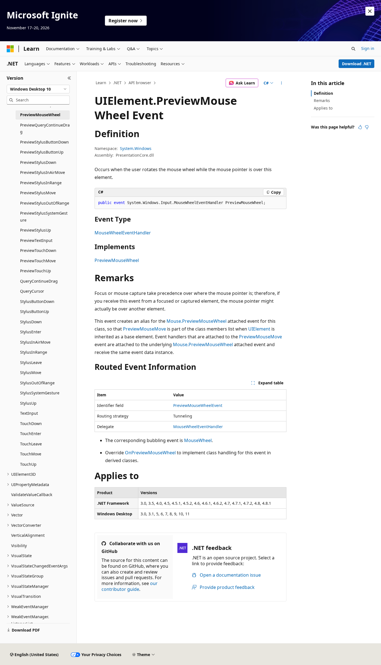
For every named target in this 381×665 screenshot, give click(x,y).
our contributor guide (130, 586)
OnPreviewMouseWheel (150, 453)
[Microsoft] (10, 48)
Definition (323, 93)
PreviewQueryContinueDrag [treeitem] (45, 128)
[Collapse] (69, 78)
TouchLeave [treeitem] (31, 443)
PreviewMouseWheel (117, 260)
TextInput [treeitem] (29, 413)
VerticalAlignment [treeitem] (28, 535)
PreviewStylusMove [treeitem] (38, 192)
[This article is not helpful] (366, 127)
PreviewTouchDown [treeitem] (38, 250)
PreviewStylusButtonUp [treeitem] (42, 152)
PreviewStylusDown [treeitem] (38, 162)
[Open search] (353, 49)
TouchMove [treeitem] (30, 454)
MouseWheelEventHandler (123, 233)
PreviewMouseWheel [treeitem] (40, 114)
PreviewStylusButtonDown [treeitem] (44, 142)
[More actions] (281, 83)
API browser (140, 82)
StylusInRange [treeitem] (33, 352)
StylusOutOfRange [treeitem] (37, 382)
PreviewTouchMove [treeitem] (38, 260)
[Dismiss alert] (369, 11)
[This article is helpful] (360, 127)
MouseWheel (198, 440)
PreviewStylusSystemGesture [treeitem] (43, 216)
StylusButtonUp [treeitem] (34, 311)
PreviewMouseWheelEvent (197, 405)
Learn (101, 82)
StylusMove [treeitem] (30, 372)
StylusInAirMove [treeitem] (35, 342)
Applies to (323, 108)
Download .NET (356, 63)
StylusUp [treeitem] (28, 403)
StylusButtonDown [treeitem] (37, 301)
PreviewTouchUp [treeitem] (35, 270)
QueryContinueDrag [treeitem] (39, 281)
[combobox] (38, 89)
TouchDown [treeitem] (31, 423)
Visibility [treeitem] (19, 545)
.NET (117, 82)
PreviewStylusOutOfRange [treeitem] (44, 203)
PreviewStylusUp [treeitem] (35, 230)
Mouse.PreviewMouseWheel (196, 321)
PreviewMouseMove (144, 329)
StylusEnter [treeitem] (30, 331)
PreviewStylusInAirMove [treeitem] (42, 172)
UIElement (259, 329)
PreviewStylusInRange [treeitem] (41, 182)
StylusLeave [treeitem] (31, 362)
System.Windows (135, 148)
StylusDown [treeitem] (31, 321)
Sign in (367, 48)
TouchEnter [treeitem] (30, 433)
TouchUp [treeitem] (28, 464)
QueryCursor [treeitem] (32, 291)
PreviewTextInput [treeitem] (36, 240)
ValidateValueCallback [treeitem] (31, 494)
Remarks (322, 100)
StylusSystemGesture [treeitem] (39, 392)
